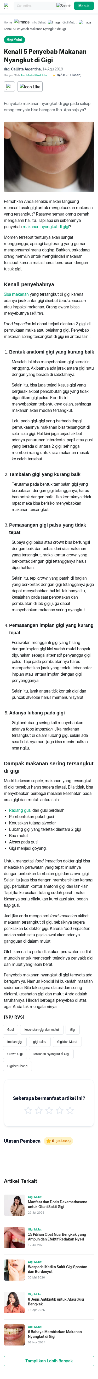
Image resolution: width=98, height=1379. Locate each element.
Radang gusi (20, 810)
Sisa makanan (16, 294)
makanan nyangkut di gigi (46, 226)
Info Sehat (39, 22)
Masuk (84, 6)
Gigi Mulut (69, 22)
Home (8, 22)
